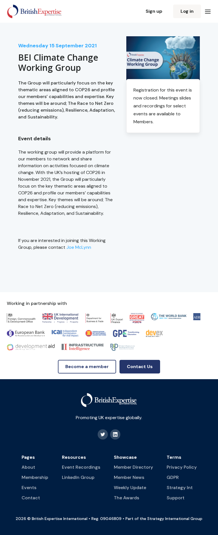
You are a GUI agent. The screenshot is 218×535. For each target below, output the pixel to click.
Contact (31, 498)
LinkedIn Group (78, 477)
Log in (187, 11)
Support (176, 498)
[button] (207, 11)
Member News (129, 477)
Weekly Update (130, 488)
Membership (35, 477)
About (28, 467)
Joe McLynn (78, 247)
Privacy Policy (182, 467)
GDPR (173, 477)
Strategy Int (180, 488)
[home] (34, 11)
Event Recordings (81, 467)
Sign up (154, 11)
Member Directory (133, 467)
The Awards (126, 498)
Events (29, 488)
